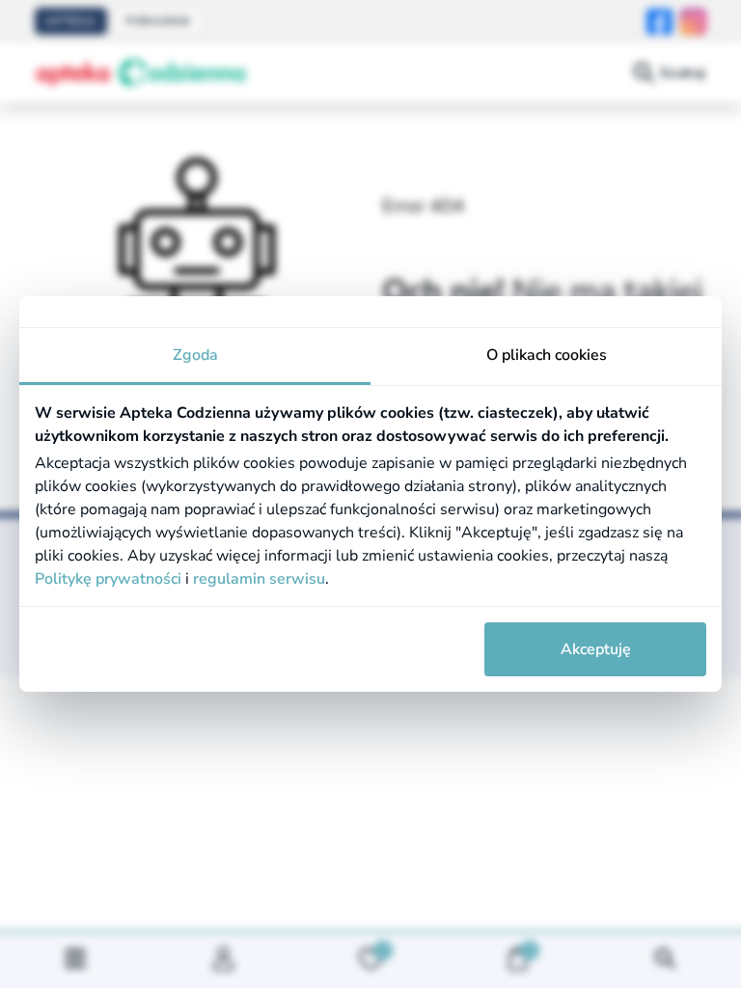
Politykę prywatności (108, 579)
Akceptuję (596, 649)
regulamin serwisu (259, 579)
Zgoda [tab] (195, 355)
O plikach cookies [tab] (546, 355)
